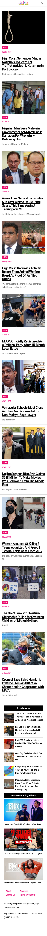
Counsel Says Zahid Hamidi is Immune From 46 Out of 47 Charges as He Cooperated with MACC (23, 685)
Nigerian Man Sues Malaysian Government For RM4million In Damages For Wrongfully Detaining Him (22, 133)
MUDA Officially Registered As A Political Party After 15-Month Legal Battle (23, 345)
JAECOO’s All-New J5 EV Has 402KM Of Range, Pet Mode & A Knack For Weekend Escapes (29, 716)
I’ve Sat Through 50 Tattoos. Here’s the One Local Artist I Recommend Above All (27, 730)
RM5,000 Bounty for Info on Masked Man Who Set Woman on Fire (28, 743)
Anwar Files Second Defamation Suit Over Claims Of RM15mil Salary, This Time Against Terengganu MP (23, 203)
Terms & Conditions (28, 895)
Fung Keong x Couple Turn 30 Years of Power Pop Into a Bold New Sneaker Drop (28, 769)
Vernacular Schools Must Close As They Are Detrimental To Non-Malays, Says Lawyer (22, 411)
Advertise (24, 891)
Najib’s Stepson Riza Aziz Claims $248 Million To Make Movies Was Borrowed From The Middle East (23, 479)
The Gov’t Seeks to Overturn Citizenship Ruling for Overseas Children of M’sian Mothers (23, 616)
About (8, 891)
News (5, 47)
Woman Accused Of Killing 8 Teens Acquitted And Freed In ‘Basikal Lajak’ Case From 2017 (22, 547)
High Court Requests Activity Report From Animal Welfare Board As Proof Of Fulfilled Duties (21, 273)
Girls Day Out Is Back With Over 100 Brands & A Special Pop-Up (29, 756)
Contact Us (10, 895)
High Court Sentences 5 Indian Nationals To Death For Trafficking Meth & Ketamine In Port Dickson (23, 64)
